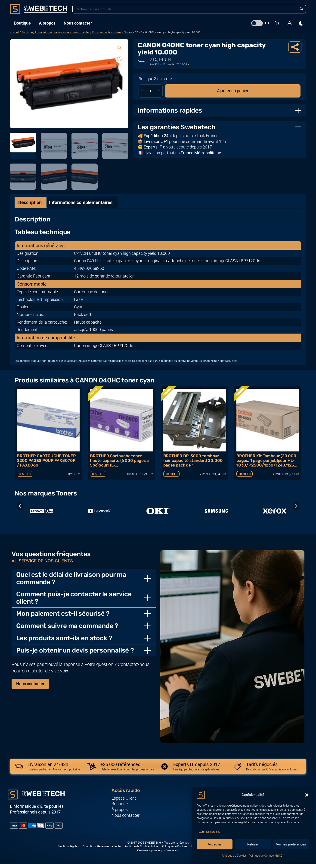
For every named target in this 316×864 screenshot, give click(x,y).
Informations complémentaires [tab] (80, 202)
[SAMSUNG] (216, 511)
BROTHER (25, 474)
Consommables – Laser (106, 32)
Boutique (27, 32)
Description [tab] (30, 202)
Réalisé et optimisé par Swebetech (158, 850)
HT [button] (267, 23)
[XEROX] (274, 511)
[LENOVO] (41, 511)
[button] (306, 795)
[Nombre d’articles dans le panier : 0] (277, 23)
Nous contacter (30, 683)
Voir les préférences (291, 844)
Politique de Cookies (234, 855)
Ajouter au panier (232, 90)
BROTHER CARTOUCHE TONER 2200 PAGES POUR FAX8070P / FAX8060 (46, 460)
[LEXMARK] (99, 511)
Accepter (214, 844)
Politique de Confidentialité (265, 855)
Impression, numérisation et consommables (62, 32)
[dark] (301, 23)
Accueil (14, 32)
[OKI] (158, 511)
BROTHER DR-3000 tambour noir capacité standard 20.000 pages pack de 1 (193, 460)
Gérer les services (209, 831)
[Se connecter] (289, 23)
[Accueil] (39, 9)
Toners (128, 32)
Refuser (253, 844)
